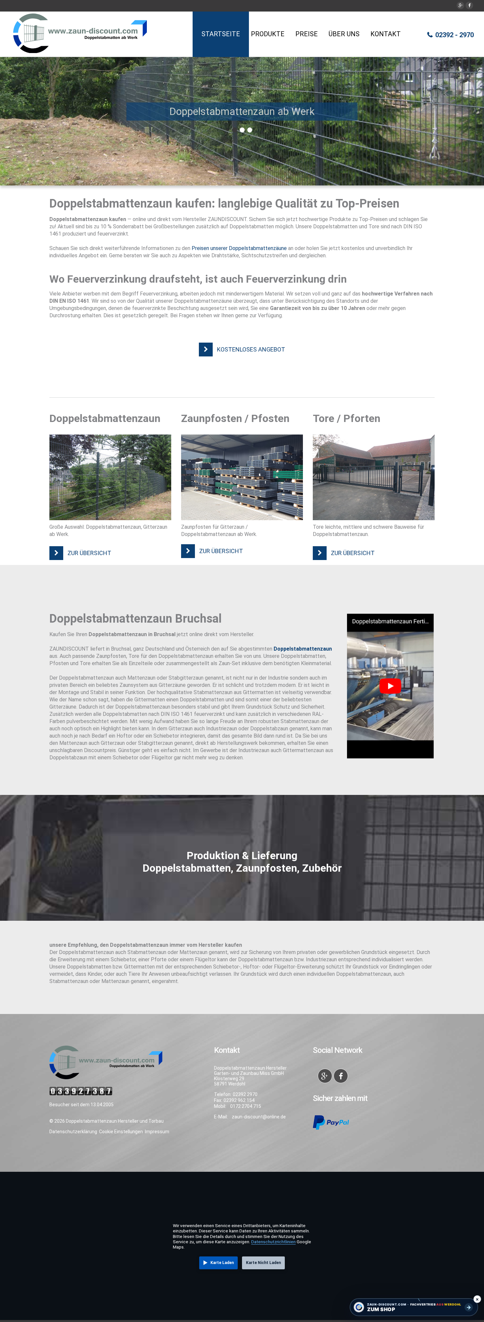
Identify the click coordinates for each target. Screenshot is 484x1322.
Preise (306, 34)
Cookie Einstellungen (121, 1131)
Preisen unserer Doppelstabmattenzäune (239, 248)
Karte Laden (222, 1262)
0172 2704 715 (245, 1106)
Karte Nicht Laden (263, 1262)
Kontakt (385, 34)
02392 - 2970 (454, 35)
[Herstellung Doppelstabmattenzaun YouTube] (390, 686)
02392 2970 (245, 1094)
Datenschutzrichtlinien (273, 1241)
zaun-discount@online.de (259, 1116)
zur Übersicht (89, 552)
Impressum (157, 1131)
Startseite (221, 34)
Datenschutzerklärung (73, 1131)
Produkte (267, 34)
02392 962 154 (239, 1100)
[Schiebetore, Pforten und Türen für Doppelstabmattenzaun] (374, 477)
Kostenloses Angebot (251, 349)
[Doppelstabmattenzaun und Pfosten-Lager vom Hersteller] (242, 477)
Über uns (344, 34)
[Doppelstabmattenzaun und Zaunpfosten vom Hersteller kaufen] (110, 477)
